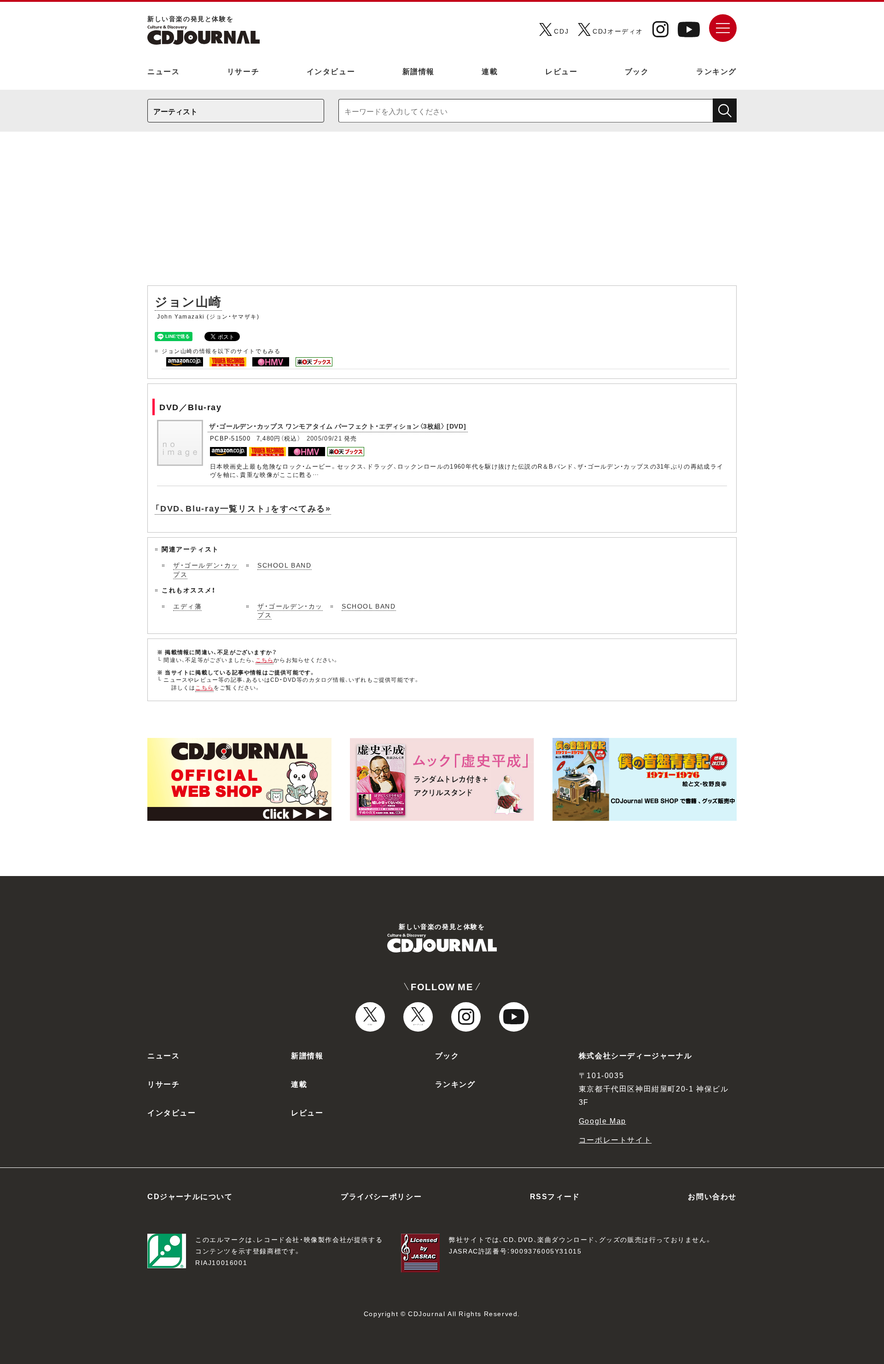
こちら (265, 660)
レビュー (561, 70)
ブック (637, 70)
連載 (490, 70)
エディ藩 (187, 605)
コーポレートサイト (615, 1139)
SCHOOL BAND (284, 564)
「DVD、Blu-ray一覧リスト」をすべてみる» (243, 508)
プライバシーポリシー (381, 1195)
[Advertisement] (442, 213)
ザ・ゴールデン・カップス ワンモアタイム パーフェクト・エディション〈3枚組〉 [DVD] (337, 425)
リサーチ (243, 70)
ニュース (163, 70)
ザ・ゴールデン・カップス (205, 569)
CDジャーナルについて (190, 1195)
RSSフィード (555, 1195)
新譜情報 (418, 70)
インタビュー (331, 70)
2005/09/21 (324, 438)
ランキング (716, 70)
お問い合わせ (712, 1195)
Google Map (602, 1120)
